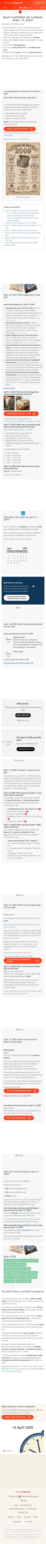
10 (4, 12)
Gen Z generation (24, 1230)
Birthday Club (23, 1512)
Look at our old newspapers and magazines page (22, 421)
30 (17, 563)
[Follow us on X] (19, 1496)
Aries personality (27, 935)
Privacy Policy (17, 1521)
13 (16, 12)
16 (28, 12)
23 (17, 561)
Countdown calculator (20, 1219)
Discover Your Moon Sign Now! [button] (19, 1091)
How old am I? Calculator (19, 1200)
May (31, 8)
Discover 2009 (10, 1260)
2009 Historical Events (28, 1260)
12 (12, 12)
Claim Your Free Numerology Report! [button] (18, 961)
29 (14, 563)
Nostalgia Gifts (26, 1505)
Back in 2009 (10, 245)
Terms (35, 1517)
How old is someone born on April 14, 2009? (21, 243)
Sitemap (11, 1517)
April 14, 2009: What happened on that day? (21, 211)
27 (8, 563)
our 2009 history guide (29, 1366)
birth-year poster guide (12, 1371)
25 (23, 561)
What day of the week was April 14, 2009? (21, 223)
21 (11, 561)
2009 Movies (32, 1273)
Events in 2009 (9, 388)
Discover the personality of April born (17, 953)
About (19, 1517)
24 (20, 561)
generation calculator (12, 1239)
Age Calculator (30, 1202)
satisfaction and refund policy (19, 139)
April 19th (22, 944)
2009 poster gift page (12, 1369)
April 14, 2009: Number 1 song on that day (21, 230)
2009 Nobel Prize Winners (15, 1265)
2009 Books (9, 1281)
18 (36, 12)
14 (11, 558)
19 (40, 12)
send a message (23, 715)
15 (24, 12)
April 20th (20, 947)
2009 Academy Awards (27, 1277)
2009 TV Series (10, 1277)
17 (32, 12)
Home (16, 1505)
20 (44, 12)
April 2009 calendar (23, 539)
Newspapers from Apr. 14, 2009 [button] (19, 414)
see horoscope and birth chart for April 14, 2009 (16, 598)
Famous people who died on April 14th (18, 663)
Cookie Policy (29, 1521)
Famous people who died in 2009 (16, 659)
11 (8, 12)
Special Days (31, 1509)
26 (26, 561)
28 (11, 563)
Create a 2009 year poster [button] (17, 129)
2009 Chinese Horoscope (14, 1273)
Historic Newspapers (17, 1509)
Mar (14, 8)
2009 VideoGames (23, 1281)
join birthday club (25, 749)
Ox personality (18, 980)
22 (14, 561)
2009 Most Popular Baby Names (17, 1269)
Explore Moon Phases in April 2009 (17, 1096)
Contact (27, 1517)
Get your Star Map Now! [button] (16, 1118)
